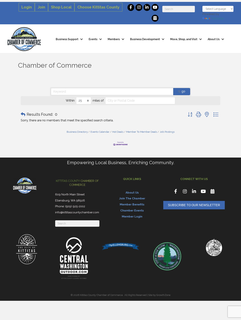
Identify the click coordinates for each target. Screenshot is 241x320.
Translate (217, 18)
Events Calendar (100, 131)
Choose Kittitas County (98, 7)
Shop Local (61, 7)
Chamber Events (132, 210)
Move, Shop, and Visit (183, 39)
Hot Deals (117, 131)
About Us (214, 39)
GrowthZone (163, 295)
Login (26, 7)
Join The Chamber (132, 198)
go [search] (183, 91)
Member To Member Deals (141, 131)
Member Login (132, 216)
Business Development (145, 39)
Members (114, 39)
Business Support (67, 39)
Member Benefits (132, 204)
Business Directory (77, 131)
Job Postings (167, 131)
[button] (23, 114)
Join (41, 7)
